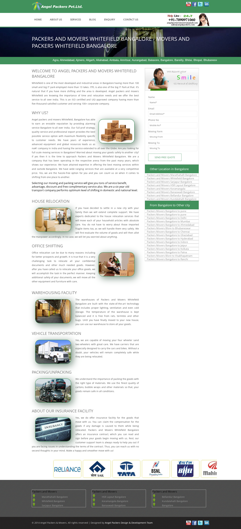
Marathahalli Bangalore (55, 496)
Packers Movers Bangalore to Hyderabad (170, 238)
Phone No (153, 120)
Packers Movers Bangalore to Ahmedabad (170, 224)
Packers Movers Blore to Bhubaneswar (169, 228)
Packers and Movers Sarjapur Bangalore (169, 181)
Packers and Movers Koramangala (166, 188)
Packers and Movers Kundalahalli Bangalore (171, 199)
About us (56, 19)
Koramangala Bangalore (115, 501)
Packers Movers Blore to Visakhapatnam (169, 255)
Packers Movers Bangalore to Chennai (168, 231)
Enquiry (109, 19)
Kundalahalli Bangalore (175, 501)
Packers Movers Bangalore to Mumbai (168, 221)
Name (151, 97)
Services (75, 19)
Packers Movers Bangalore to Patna (167, 252)
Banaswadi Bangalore (114, 505)
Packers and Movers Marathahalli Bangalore (172, 174)
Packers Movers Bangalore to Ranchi (167, 259)
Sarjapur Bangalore (52, 505)
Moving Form (155, 131)
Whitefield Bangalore (53, 501)
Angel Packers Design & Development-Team (128, 522)
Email (151, 108)
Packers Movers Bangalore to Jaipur (167, 245)
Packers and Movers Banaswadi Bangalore (171, 192)
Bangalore (167, 505)
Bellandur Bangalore (173, 496)
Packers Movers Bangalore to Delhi (166, 218)
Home (38, 19)
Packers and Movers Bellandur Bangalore (170, 195)
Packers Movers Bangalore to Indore (167, 242)
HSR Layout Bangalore (114, 496)
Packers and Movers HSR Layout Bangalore (171, 185)
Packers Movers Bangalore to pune (166, 211)
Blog (92, 19)
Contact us (130, 19)
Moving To (154, 142)
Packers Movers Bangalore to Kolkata (168, 248)
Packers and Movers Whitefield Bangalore (170, 178)
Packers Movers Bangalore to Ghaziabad (169, 235)
